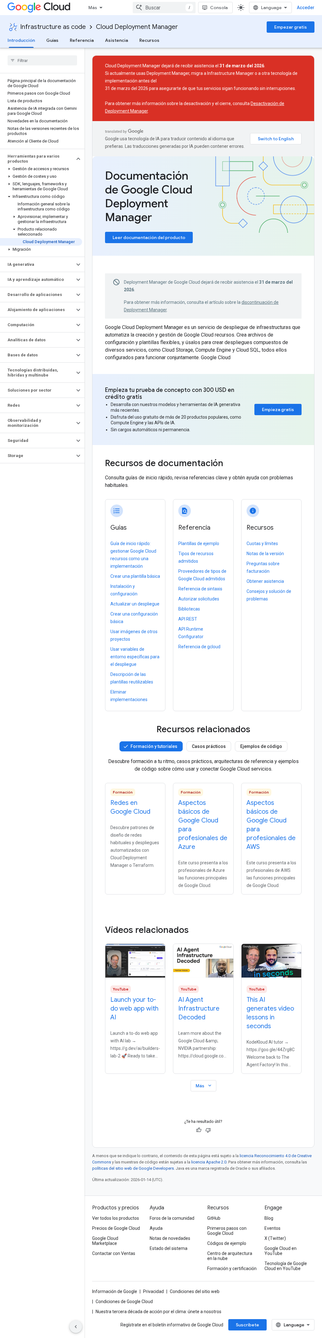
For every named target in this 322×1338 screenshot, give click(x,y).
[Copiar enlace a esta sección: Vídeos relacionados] (197, 930)
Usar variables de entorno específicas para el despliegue (134, 657)
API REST (187, 619)
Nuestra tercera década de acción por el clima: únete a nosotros (158, 1311)
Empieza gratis (278, 409)
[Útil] (198, 1130)
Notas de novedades (170, 1238)
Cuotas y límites (262, 543)
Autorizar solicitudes (198, 598)
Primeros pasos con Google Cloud (227, 1231)
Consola (219, 7)
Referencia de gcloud (199, 646)
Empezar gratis (290, 27)
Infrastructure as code (53, 27)
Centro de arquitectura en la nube (229, 1256)
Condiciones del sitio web (194, 1291)
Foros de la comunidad (172, 1218)
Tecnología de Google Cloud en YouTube (285, 1266)
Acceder (305, 7)
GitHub (213, 1218)
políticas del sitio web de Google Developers (133, 1168)
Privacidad (153, 1291)
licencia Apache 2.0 (208, 1162)
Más (92, 7)
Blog (268, 1218)
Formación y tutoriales (153, 746)
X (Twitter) (275, 1238)
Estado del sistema (168, 1248)
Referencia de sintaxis (200, 588)
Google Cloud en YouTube (280, 1251)
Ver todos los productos (115, 1218)
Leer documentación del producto (149, 237)
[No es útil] (208, 1130)
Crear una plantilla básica (135, 576)
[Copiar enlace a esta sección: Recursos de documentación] (231, 464)
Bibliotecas (189, 608)
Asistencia (116, 40)
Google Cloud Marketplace (105, 1241)
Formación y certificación (232, 1268)
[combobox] (164, 7)
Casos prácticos (209, 746)
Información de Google (114, 1291)
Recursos (149, 40)
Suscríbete (247, 1325)
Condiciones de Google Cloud (124, 1301)
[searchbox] (42, 60)
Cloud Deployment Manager (137, 27)
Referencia (82, 40)
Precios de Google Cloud (116, 1228)
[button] (37, 159)
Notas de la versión (265, 553)
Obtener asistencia (265, 581)
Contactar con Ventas (113, 1253)
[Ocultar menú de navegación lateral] (75, 1326)
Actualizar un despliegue (134, 603)
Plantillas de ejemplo (198, 543)
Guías (52, 40)
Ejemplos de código (261, 746)
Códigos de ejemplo (226, 1243)
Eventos (272, 1228)
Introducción (21, 40)
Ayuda (156, 1228)
